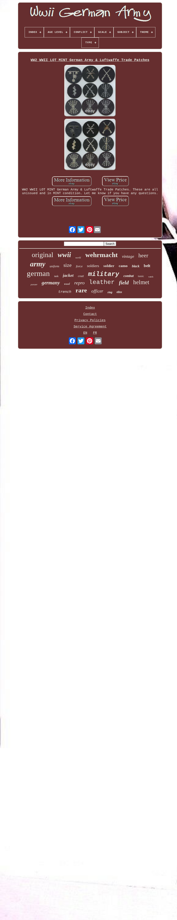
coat (81, 276)
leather (102, 282)
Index (90, 308)
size (67, 265)
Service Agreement (90, 327)
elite (119, 292)
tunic (141, 276)
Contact (90, 314)
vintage (128, 256)
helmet (141, 282)
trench (64, 292)
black (135, 266)
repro (79, 282)
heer (143, 255)
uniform (54, 266)
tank (56, 276)
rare (81, 290)
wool (67, 284)
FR (95, 333)
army (37, 264)
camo (123, 266)
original (42, 255)
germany (51, 282)
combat (128, 276)
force (79, 266)
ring (109, 292)
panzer (34, 284)
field (124, 282)
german (38, 273)
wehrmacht (101, 255)
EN (85, 333)
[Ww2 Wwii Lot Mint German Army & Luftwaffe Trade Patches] (90, 91)
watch (150, 277)
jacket (68, 275)
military (103, 274)
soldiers (93, 266)
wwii (64, 255)
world (78, 257)
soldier (108, 266)
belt (147, 265)
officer (97, 291)
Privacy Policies (90, 320)
